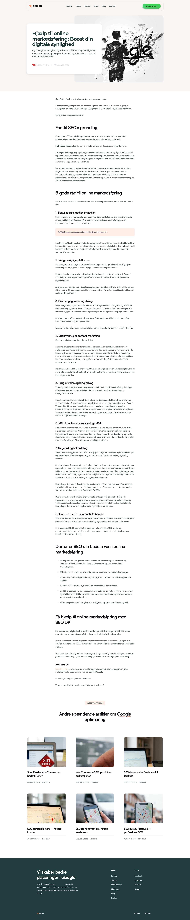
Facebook (138, 876)
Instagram (138, 880)
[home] (36, 6)
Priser (96, 6)
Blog (104, 6)
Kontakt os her (61, 669)
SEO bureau (60, 884)
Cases (78, 6)
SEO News (115, 889)
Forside (69, 6)
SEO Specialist (116, 885)
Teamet (87, 6)
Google (137, 889)
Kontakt (112, 6)
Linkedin (137, 885)
